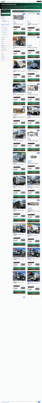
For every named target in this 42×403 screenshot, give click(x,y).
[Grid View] (38, 11)
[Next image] (24, 41)
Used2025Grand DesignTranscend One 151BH (18, 235)
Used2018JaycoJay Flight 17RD (32, 47)
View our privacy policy (6, 402)
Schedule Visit (39, 1)
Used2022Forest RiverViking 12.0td (18, 94)
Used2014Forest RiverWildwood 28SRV (18, 187)
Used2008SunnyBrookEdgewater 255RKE (33, 24)
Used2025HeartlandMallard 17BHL (33, 163)
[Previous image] (13, 41)
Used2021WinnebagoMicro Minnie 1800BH (18, 211)
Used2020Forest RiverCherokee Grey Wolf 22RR (33, 211)
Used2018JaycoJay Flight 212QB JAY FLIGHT (19, 117)
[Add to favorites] (39, 21)
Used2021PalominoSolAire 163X (18, 164)
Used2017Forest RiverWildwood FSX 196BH (19, 71)
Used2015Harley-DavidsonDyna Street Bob (19, 48)
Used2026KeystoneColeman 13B (33, 94)
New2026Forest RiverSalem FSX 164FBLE (33, 236)
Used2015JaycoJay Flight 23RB (18, 140)
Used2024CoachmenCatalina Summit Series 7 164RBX (33, 187)
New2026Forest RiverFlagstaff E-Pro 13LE (33, 284)
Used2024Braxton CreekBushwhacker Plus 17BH (34, 117)
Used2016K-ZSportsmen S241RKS (33, 140)
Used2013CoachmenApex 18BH (18, 24)
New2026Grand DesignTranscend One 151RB (18, 259)
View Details (19, 32)
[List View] (39, 11)
